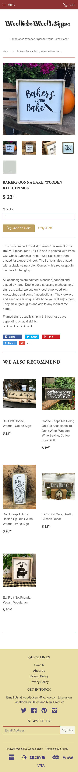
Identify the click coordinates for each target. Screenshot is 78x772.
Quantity (8, 209)
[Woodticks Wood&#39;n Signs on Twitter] (24, 711)
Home (6, 51)
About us (39, 670)
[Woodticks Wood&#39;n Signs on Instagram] (54, 711)
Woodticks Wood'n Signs (29, 748)
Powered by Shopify (57, 748)
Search (39, 665)
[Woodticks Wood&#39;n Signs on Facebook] (34, 711)
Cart (72, 4)
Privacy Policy (39, 682)
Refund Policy (39, 676)
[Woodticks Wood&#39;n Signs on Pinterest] (44, 711)
